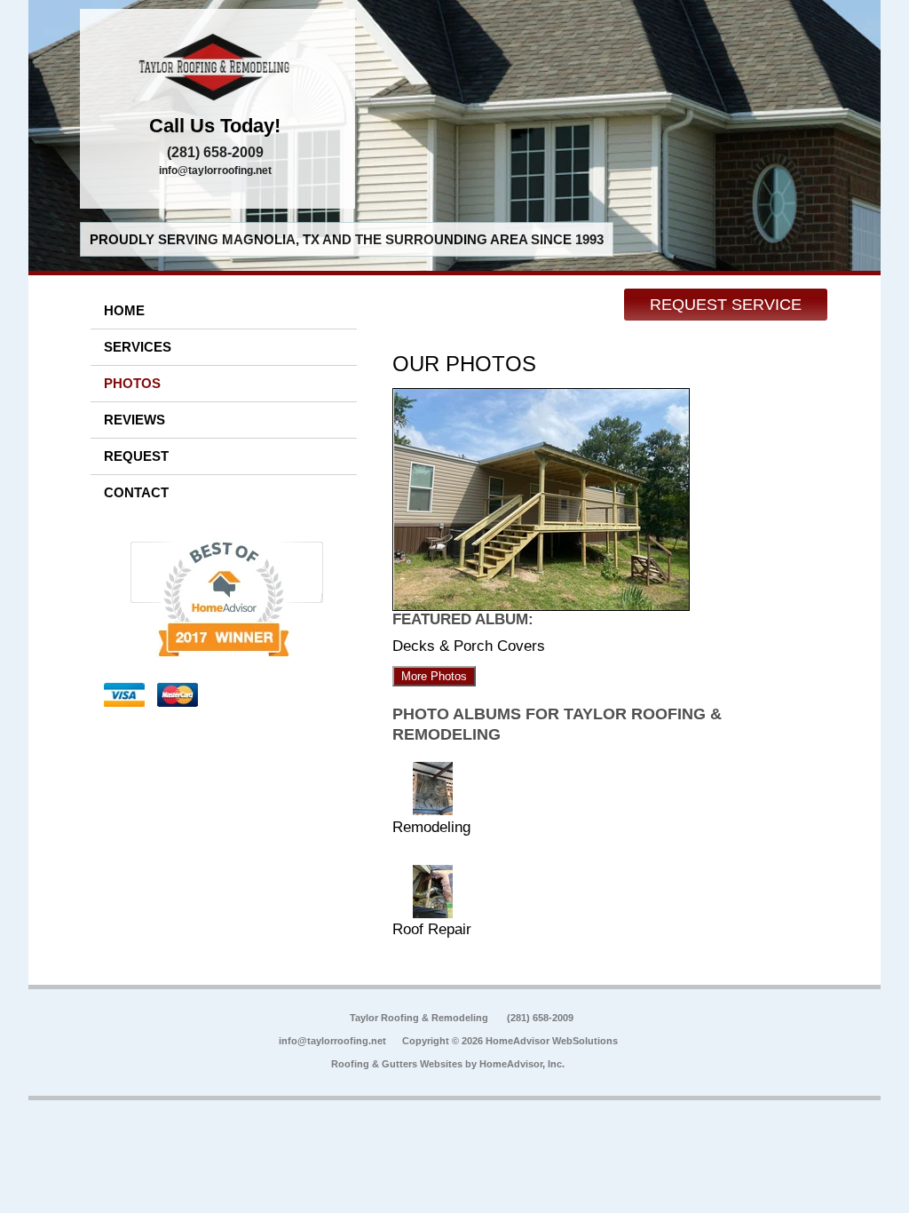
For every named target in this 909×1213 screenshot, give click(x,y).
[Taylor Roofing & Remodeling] (217, 66)
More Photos (434, 676)
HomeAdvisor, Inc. (522, 1063)
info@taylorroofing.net (215, 170)
